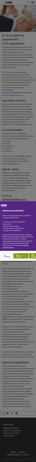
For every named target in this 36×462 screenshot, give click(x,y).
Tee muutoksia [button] (7, 255)
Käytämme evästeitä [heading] (12, 210)
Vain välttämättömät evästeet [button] (21, 256)
